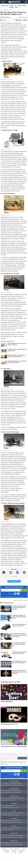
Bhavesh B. (7, 17)
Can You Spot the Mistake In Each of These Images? (10, 790)
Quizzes (5, 682)
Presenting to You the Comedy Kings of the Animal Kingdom (12, 812)
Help (11, 849)
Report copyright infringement (21, 600)
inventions (24, 761)
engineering (16, 761)
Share (25, 20)
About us (17, 849)
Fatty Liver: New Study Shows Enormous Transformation (11, 785)
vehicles (11, 761)
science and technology (18, 762)
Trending (14, 852)
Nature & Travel (14, 796)
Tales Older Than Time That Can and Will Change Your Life (12, 837)
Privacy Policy (21, 596)
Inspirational (14, 833)
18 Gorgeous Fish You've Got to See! (8, 800)
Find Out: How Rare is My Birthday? (7, 829)
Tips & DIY (14, 803)
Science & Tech (9, 10)
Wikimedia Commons (8, 79)
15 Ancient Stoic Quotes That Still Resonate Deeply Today (11, 835)
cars (21, 761)
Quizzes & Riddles (14, 788)
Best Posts (22, 850)
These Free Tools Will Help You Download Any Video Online (12, 844)
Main (1, 10)
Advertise (14, 850)
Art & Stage (14, 818)
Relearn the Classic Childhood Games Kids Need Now (11, 792)
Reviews (21, 852)
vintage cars (3, 762)
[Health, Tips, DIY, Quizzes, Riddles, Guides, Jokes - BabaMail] (14, 1)
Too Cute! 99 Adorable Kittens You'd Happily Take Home (11, 827)
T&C (16, 596)
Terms (23, 849)
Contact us (5, 849)
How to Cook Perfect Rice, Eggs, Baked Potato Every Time (11, 783)
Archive (7, 852)
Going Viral (14, 825)
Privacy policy (6, 850)
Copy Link (14, 576)
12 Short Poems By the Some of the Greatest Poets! (10, 820)
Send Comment (22, 758)
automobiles (9, 762)
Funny (14, 811)
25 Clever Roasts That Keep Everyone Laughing (10, 814)
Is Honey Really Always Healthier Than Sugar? (9, 807)
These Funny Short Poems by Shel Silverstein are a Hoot (11, 822)
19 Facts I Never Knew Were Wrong (7, 805)
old (8, 761)
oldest (6, 764)
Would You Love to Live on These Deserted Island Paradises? (12, 798)
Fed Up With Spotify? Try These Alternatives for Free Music (12, 842)
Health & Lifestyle (14, 781)
